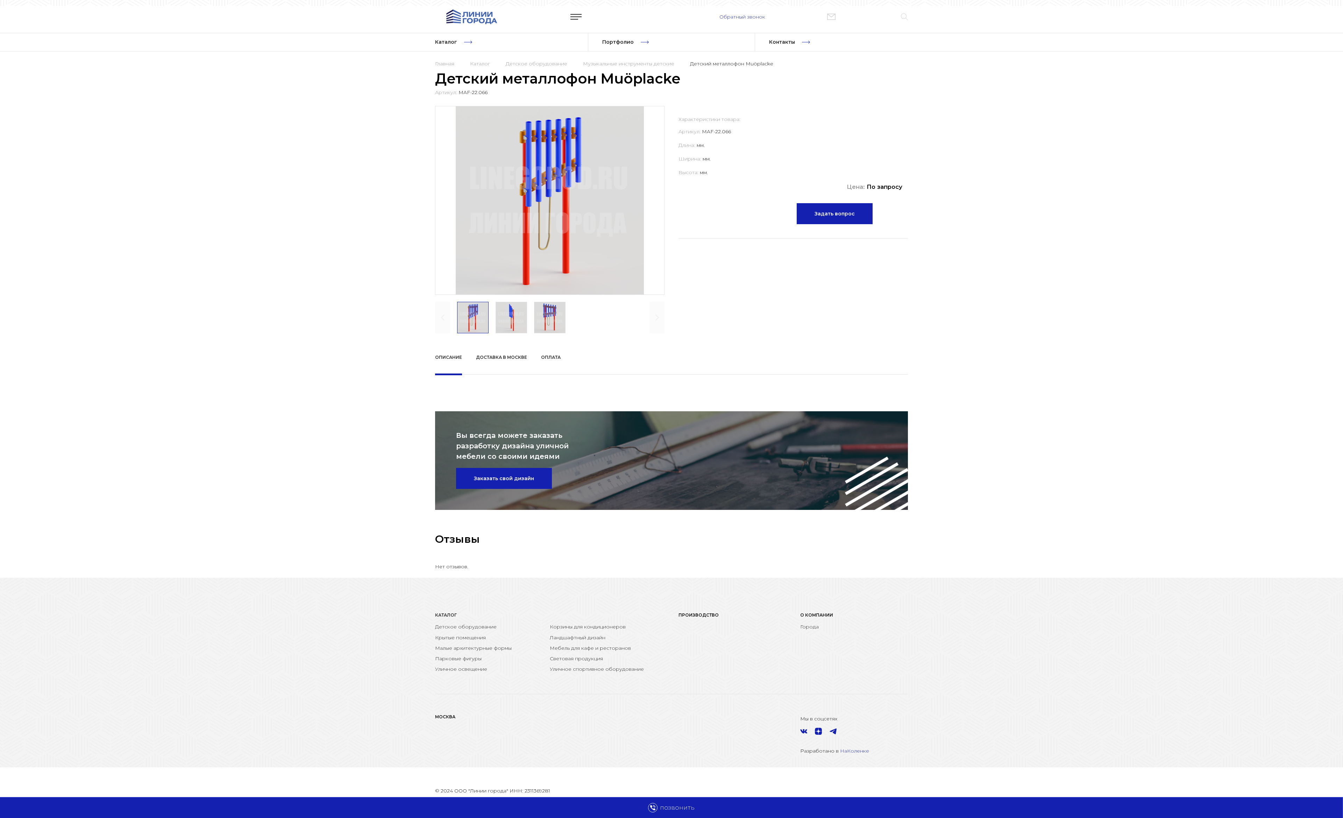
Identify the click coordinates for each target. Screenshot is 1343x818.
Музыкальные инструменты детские (628, 64)
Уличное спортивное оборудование (597, 669)
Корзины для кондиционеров (588, 627)
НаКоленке (854, 751)
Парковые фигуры (458, 658)
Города (809, 627)
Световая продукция (576, 658)
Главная (444, 64)
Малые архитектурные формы (473, 648)
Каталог (480, 64)
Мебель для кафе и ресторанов (590, 648)
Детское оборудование (536, 64)
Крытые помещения (460, 637)
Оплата (551, 357)
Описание (448, 357)
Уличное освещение (461, 669)
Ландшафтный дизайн (577, 637)
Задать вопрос (835, 214)
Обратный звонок (742, 17)
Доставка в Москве (501, 357)
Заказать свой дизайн (504, 478)
